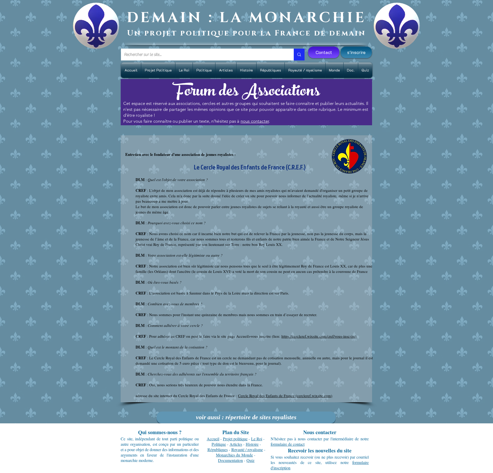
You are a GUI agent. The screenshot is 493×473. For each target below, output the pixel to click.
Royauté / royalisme (247, 449)
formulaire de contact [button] (288, 444)
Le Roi (256, 438)
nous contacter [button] (255, 121)
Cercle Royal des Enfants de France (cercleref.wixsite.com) (285, 395)
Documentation (230, 460)
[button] (356, 52)
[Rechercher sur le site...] (299, 54)
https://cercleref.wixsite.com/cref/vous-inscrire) (318, 336)
